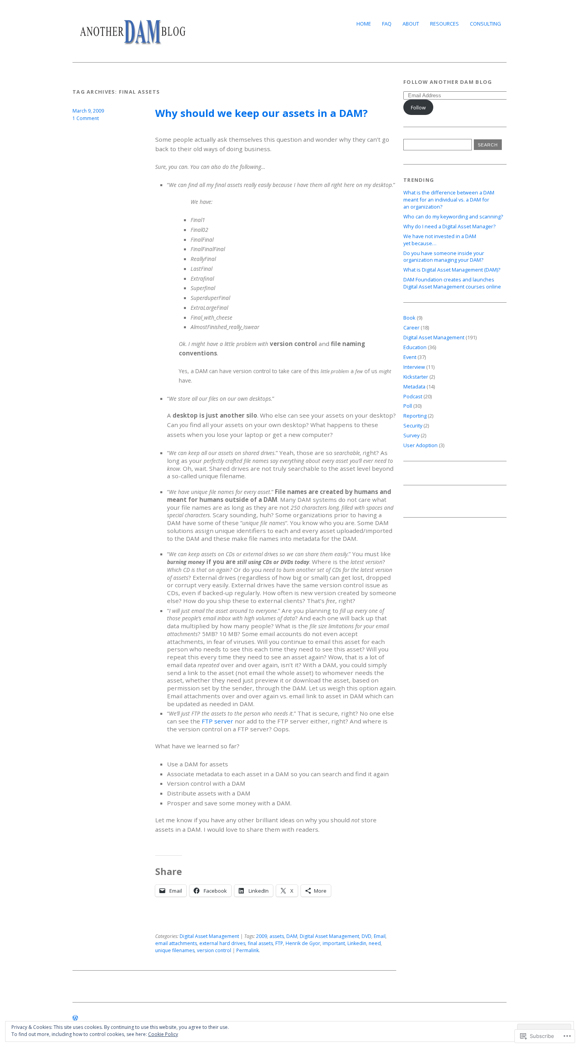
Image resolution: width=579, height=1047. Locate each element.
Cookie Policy (163, 1034)
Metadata (414, 386)
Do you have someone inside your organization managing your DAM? (443, 257)
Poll (407, 405)
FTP (279, 943)
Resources (444, 23)
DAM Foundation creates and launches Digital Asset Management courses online (452, 283)
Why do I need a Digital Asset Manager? (449, 226)
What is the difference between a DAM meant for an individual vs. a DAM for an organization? (448, 199)
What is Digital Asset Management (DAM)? (451, 269)
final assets (260, 943)
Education (415, 347)
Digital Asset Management (209, 936)
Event (409, 357)
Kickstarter (415, 376)
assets (276, 936)
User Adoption (420, 445)
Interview (414, 366)
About (411, 23)
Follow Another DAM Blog (447, 81)
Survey (411, 435)
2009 (261, 936)
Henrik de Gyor (303, 943)
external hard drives (222, 943)
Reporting (415, 415)
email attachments (176, 943)
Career (411, 327)
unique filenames (175, 950)
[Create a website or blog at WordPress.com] (75, 1018)
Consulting (485, 23)
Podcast (412, 396)
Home (363, 23)
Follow (418, 107)
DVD (366, 936)
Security (412, 425)
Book (409, 317)
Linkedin (356, 943)
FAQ (387, 23)
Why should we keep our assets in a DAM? (261, 113)
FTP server (217, 721)
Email (380, 936)
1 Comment (85, 118)
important (334, 943)
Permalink (247, 950)
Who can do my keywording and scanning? (453, 216)
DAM (291, 936)
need (375, 943)
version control (214, 950)
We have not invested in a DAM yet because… (439, 240)
